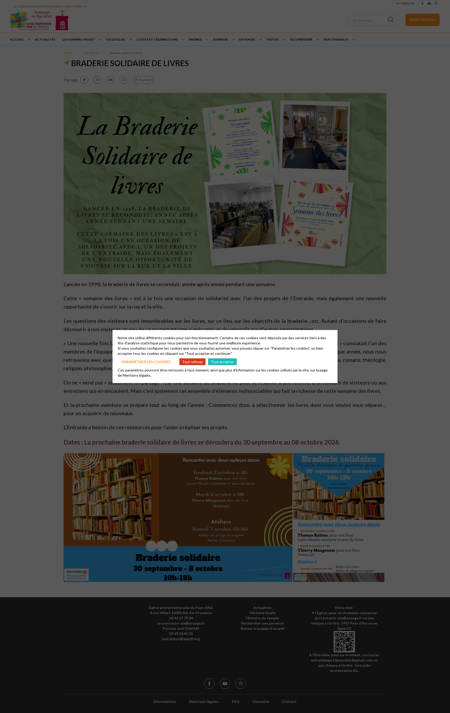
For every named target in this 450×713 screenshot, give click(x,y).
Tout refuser (192, 361)
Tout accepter (222, 361)
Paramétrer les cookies (146, 361)
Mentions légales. (137, 375)
